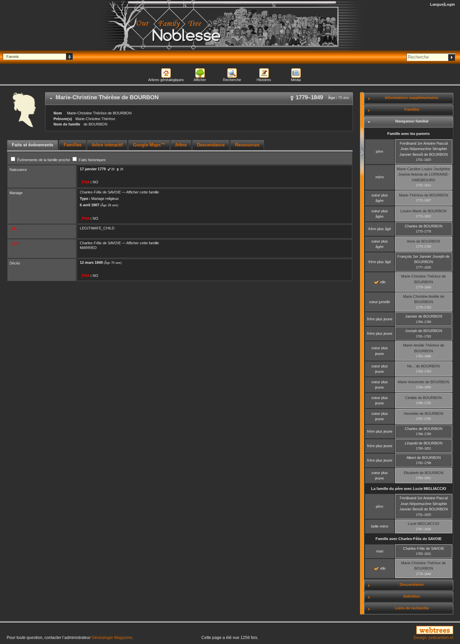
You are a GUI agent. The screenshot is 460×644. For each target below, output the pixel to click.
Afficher (200, 80)
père (379, 151)
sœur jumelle (379, 302)
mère (379, 177)
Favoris (12, 57)
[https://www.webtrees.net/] (383, 630)
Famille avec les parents (408, 134)
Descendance (412, 584)
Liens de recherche (412, 608)
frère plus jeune (379, 319)
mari (379, 551)
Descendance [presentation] (211, 144)
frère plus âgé (379, 229)
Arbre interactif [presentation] (107, 144)
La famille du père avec (408, 489)
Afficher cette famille (142, 192)
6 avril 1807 (89, 205)
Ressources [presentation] (247, 144)
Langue (436, 4)
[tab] (199, 98)
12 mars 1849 (91, 262)
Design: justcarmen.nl (433, 637)
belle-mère (379, 526)
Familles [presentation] (72, 144)
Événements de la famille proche (43, 160)
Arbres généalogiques (166, 80)
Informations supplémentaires (411, 98)
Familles (411, 109)
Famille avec (408, 539)
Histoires (264, 80)
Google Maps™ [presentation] (149, 144)
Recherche (232, 80)
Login (450, 4)
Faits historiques (92, 160)
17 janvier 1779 (93, 169)
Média (296, 80)
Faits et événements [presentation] (32, 144)
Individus (411, 596)
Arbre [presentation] (181, 144)
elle (382, 282)
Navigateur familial (411, 121)
